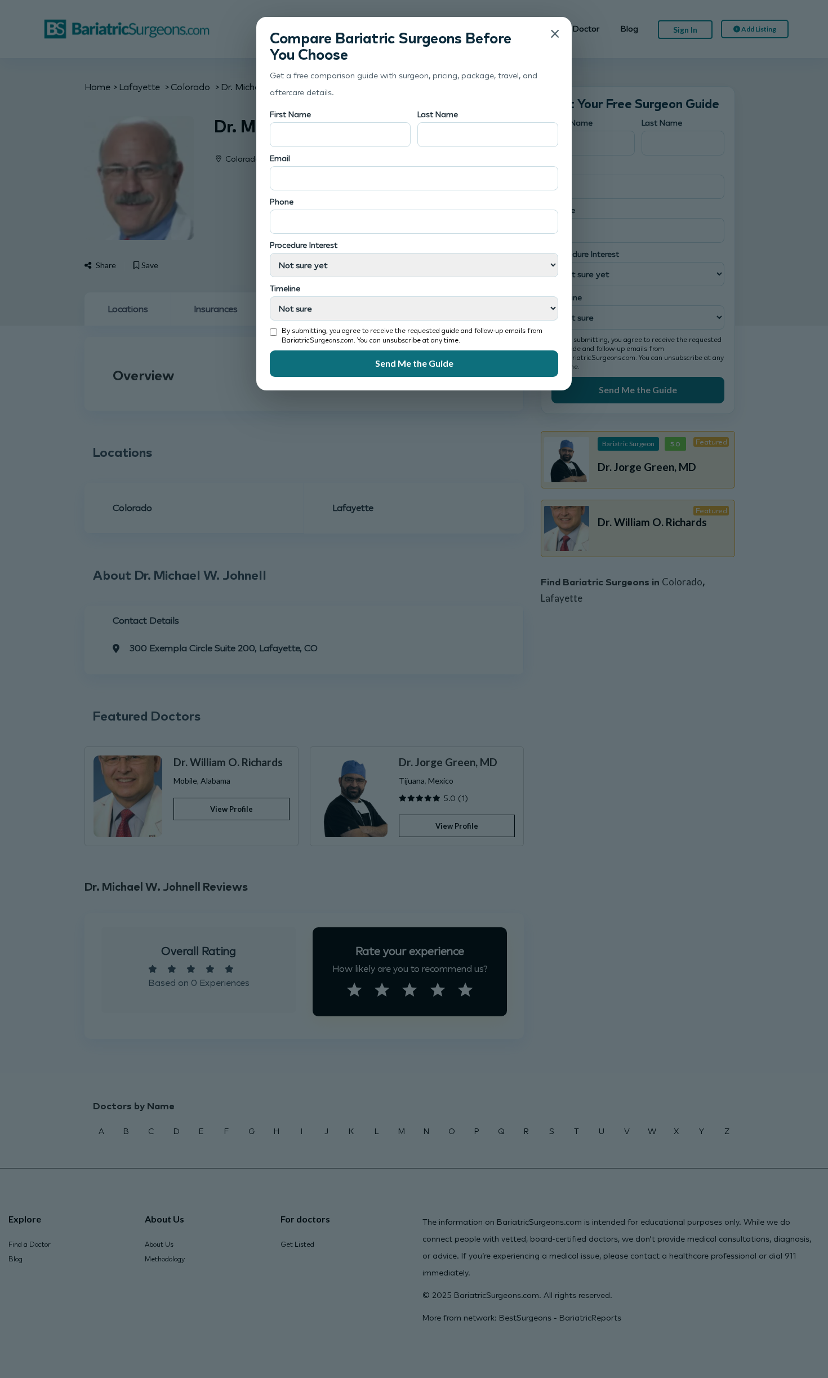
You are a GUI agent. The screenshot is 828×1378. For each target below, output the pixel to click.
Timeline (285, 288)
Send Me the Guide (414, 363)
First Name (290, 114)
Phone (281, 201)
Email (280, 158)
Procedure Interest (303, 245)
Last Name (437, 114)
